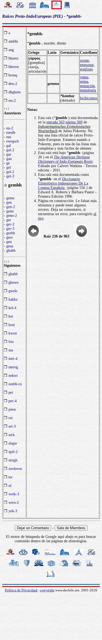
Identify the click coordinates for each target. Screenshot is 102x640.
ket (10, 316)
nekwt (13, 376)
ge (8, 163)
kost (11, 325)
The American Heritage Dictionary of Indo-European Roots (65, 159)
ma (10, 350)
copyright (47, 590)
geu (9, 242)
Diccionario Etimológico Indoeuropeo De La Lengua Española (63, 183)
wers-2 (13, 502)
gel (8, 167)
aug (11, 50)
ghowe (13, 282)
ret (10, 418)
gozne (84, 60)
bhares (13, 58)
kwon (12, 333)
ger (8, 220)
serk (11, 435)
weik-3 (13, 494)
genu (10, 211)
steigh (12, 460)
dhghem (14, 92)
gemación (87, 86)
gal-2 (10, 150)
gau (9, 159)
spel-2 (13, 452)
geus (9, 246)
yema (84, 77)
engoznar (87, 65)
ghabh (11, 250)
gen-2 (10, 207)
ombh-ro (15, 384)
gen (9, 202)
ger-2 (10, 224)
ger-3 (10, 229)
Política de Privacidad (21, 590)
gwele (12, 291)
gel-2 (10, 172)
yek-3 (12, 511)
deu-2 (12, 84)
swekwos (15, 469)
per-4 (12, 401)
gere (9, 237)
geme (10, 198)
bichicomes (88, 98)
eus (8, 137)
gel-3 (10, 176)
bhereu (13, 67)
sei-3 (12, 426)
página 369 (74, 122)
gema (84, 81)
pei (10, 392)
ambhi (13, 41)
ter (10, 477)
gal (8, 146)
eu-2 (9, 128)
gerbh (10, 233)
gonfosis (86, 69)
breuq (12, 75)
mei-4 (12, 359)
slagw (12, 443)
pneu (12, 409)
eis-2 (12, 101)
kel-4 (12, 308)
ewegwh (12, 141)
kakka (12, 299)
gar (8, 154)
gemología (88, 90)
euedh (10, 133)
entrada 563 (55, 122)
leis (11, 342)
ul (9, 486)
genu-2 (11, 216)
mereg (13, 367)
